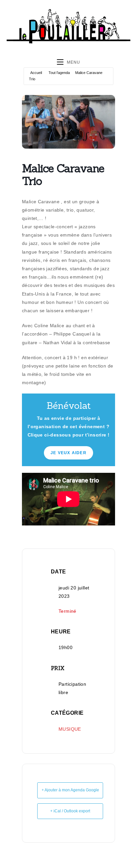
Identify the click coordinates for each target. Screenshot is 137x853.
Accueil (36, 73)
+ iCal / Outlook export (70, 811)
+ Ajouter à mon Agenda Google (70, 790)
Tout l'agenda (59, 73)
